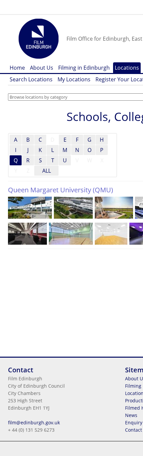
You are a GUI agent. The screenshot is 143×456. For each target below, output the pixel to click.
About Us (41, 67)
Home (17, 67)
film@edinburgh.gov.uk (34, 422)
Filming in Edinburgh (84, 67)
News (131, 415)
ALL (46, 170)
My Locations (74, 79)
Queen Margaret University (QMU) (60, 189)
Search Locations (31, 79)
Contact (133, 430)
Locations (127, 67)
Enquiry (133, 422)
